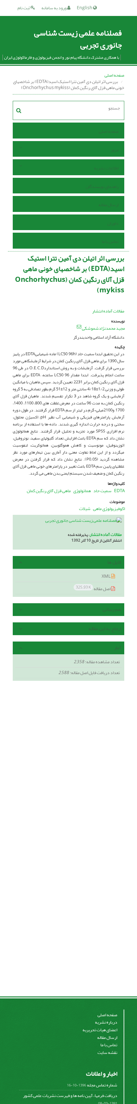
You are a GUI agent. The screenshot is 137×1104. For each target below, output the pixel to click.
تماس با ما (110, 241)
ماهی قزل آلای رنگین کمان (49, 490)
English (85, 8)
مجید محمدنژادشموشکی (103, 328)
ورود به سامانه (54, 8)
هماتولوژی (82, 490)
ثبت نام (24, 8)
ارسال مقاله (108, 204)
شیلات (84, 508)
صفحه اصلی (114, 75)
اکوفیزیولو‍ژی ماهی (109, 508)
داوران (113, 223)
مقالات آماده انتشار (108, 311)
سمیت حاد (102, 490)
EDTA (119, 490)
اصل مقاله (93, 588)
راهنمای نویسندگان (102, 186)
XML (106, 576)
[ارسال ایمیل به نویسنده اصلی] (79, 326)
